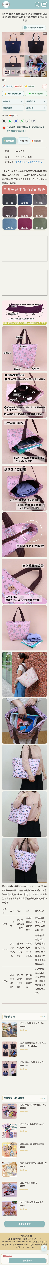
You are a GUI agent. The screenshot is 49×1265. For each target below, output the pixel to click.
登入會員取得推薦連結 (16, 131)
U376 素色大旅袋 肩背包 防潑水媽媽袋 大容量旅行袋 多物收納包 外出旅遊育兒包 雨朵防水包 (33, 1043)
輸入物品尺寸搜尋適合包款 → (28, 162)
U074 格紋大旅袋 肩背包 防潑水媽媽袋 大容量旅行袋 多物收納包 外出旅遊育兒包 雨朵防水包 (33, 1062)
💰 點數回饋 (29, 86)
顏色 (4, 80)
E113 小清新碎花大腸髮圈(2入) (33, 1163)
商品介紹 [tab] (10, 141)
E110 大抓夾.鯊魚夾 (28, 1183)
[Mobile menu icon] (44, 4)
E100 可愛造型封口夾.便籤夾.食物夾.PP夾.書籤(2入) (32, 1202)
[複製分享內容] (33, 121)
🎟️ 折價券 (18, 86)
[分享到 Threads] (4, 121)
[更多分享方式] (28, 121)
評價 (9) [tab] (23, 141)
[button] (6, 40)
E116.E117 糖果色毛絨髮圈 (31, 1144)
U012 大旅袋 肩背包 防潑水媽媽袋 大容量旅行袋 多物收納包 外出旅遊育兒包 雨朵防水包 (33, 1023)
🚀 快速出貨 (7, 86)
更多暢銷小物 (24, 1223)
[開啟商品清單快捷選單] (44, 1248)
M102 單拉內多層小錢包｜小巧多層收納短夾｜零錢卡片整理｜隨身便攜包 (33, 1105)
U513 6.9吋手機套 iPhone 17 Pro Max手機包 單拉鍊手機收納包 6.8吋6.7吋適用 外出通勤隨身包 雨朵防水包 (32, 1124)
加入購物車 (27, 1260)
